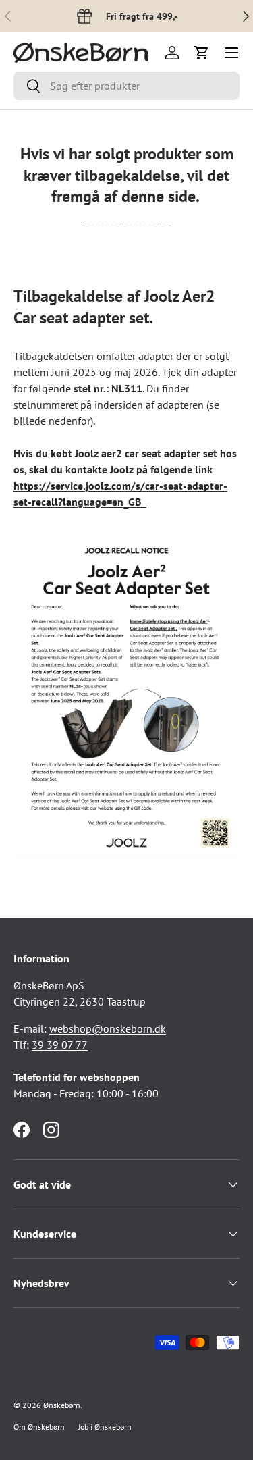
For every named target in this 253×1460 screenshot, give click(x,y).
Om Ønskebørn (39, 1427)
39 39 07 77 (60, 1044)
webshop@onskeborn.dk (107, 1028)
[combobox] (126, 86)
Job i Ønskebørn (105, 1427)
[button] (202, 53)
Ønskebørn (61, 1405)
